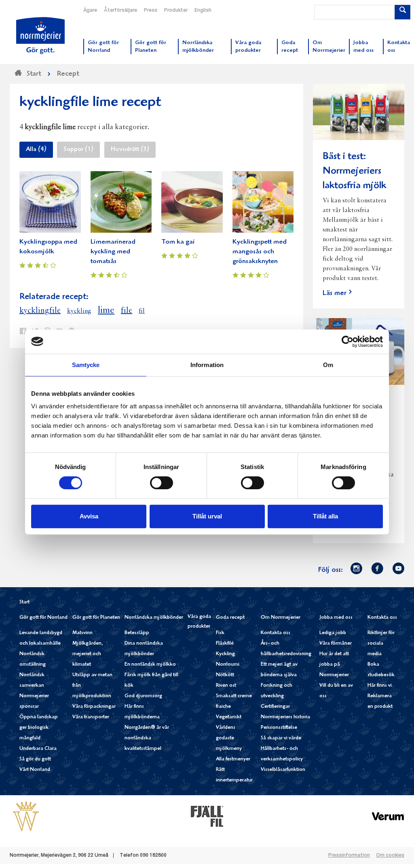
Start (24, 602)
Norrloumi (227, 664)
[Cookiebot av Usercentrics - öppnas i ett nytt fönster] (347, 341)
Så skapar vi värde (281, 738)
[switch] (161, 482)
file (126, 311)
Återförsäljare (120, 10)
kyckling (79, 311)
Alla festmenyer (233, 759)
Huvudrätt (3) (130, 149)
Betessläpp (137, 633)
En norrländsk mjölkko (150, 664)
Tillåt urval (207, 516)
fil (142, 311)
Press (150, 10)
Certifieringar (275, 706)
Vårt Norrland (34, 770)
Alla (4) (36, 149)
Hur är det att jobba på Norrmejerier (334, 665)
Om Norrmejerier (280, 617)
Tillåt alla (325, 516)
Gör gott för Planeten (96, 617)
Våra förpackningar (94, 706)
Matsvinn (82, 633)
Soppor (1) (78, 149)
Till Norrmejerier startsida (40, 35)
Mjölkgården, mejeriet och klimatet (87, 654)
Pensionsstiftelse (279, 727)
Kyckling (225, 654)
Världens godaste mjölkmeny (229, 738)
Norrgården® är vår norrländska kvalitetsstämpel (147, 738)
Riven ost (226, 685)
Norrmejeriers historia (285, 717)
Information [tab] (207, 364)
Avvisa (89, 516)
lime (106, 310)
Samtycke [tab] (86, 364)
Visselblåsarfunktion (283, 770)
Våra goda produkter (199, 621)
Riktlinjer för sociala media (381, 643)
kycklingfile (40, 311)
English (202, 10)
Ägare (90, 10)
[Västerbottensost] (26, 816)
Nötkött (225, 675)
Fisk (220, 633)
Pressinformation (349, 855)
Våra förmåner (335, 643)
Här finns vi (380, 685)
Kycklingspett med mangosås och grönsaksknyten (259, 252)
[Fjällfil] (207, 816)
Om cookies (390, 855)
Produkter (176, 10)
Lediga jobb (332, 633)
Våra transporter (90, 717)
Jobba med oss (336, 617)
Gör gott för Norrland (43, 617)
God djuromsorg (143, 696)
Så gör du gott (35, 759)
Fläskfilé (225, 643)
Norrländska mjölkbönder (154, 617)
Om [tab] (328, 364)
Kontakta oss (275, 633)
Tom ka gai (178, 242)
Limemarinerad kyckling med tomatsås (113, 252)
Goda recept (230, 617)
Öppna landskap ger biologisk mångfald (38, 728)
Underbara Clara (38, 748)
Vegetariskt (228, 717)
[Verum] (388, 816)
